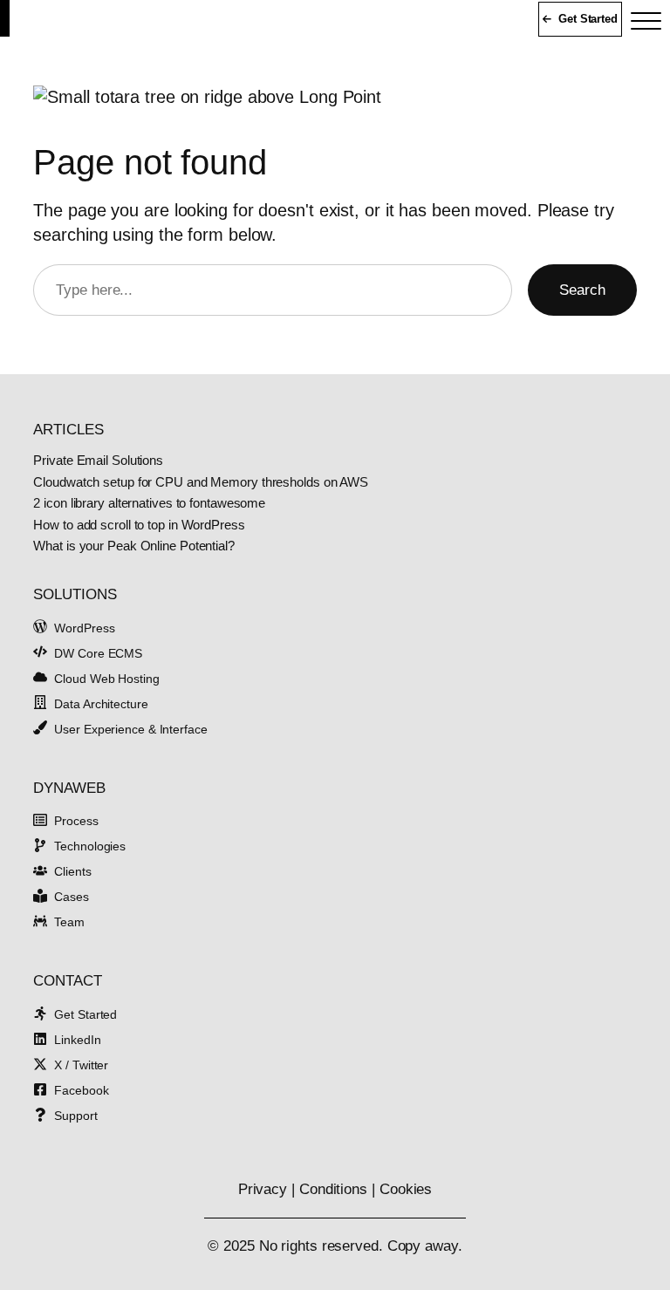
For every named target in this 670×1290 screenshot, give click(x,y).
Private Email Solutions (98, 461)
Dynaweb (69, 788)
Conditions (333, 1189)
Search (582, 290)
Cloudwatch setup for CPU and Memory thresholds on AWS (200, 482)
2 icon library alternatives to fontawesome (149, 503)
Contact (67, 981)
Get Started (588, 18)
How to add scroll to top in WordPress (138, 525)
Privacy (262, 1189)
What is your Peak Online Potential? (134, 546)
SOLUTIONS (74, 594)
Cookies (405, 1189)
